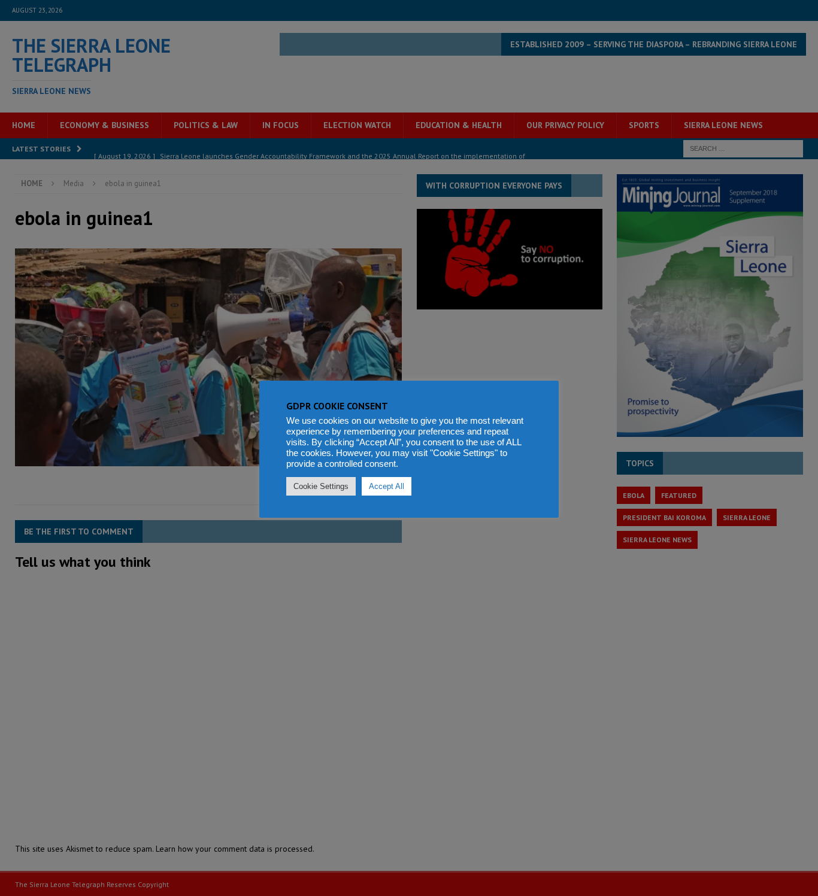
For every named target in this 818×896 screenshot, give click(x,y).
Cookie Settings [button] (321, 486)
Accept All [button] (386, 486)
